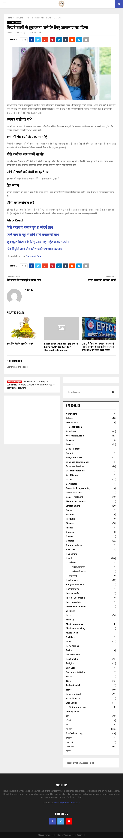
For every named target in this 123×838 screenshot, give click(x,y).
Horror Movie (72, 589)
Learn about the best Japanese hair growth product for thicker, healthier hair (61, 347)
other (68, 641)
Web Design (72, 703)
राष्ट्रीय (69, 738)
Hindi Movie (72, 580)
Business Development (77, 462)
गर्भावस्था (72, 562)
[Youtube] (69, 821)
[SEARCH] (113, 392)
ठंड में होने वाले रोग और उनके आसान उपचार (34, 249)
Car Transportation (75, 470)
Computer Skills (74, 492)
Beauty (69, 444)
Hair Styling (71, 554)
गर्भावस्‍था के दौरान (78, 567)
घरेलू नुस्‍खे (73, 576)
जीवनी (68, 720)
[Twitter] (60, 821)
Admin (12, 33)
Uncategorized (73, 694)
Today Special (73, 685)
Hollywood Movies (75, 584)
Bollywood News (74, 457)
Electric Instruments (76, 501)
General (70, 541)
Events (69, 510)
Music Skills (72, 633)
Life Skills (70, 611)
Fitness (69, 528)
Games (69, 536)
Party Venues (72, 646)
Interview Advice (74, 602)
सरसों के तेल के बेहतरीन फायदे (102, 280)
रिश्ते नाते (69, 742)
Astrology (71, 431)
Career (69, 479)
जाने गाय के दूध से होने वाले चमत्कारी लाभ (33, 235)
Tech (68, 681)
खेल (67, 716)
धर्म (67, 725)
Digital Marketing (77, 707)
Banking (70, 440)
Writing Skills (72, 711)
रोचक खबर (70, 746)
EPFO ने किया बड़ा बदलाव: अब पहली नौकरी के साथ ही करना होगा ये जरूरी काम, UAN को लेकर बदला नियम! (98, 347)
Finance (70, 523)
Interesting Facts (74, 593)
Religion (70, 663)
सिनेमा (68, 751)
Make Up (70, 619)
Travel (69, 690)
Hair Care (11, 22)
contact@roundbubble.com (67, 802)
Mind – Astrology (74, 624)
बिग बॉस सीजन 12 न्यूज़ (74, 733)
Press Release (73, 654)
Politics (70, 650)
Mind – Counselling (75, 628)
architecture (72, 422)
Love (68, 615)
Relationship (72, 659)
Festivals (70, 519)
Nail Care (70, 637)
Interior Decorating (75, 598)
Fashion (70, 514)
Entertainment (73, 506)
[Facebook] (52, 821)
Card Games (72, 475)
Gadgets (70, 532)
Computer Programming (78, 488)
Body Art (70, 453)
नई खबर (18, 22)
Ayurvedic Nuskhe (75, 436)
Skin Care (70, 668)
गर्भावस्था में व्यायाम (79, 571)
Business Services (75, 466)
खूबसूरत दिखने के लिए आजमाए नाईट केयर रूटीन (38, 242)
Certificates (71, 484)
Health (69, 558)
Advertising (71, 414)
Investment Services (76, 606)
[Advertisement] (28, 420)
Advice (69, 418)
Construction (75, 427)
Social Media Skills (75, 672)
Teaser (69, 676)
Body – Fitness (73, 449)
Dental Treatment (74, 497)
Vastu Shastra (73, 698)
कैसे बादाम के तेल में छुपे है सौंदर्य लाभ (30, 228)
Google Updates (74, 545)
